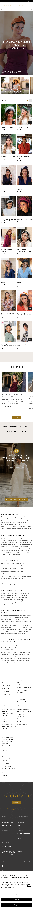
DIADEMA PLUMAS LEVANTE (7, 188)
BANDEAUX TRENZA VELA (8, 314)
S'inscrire (26, 861)
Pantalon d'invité (6, 694)
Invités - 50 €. (20, 680)
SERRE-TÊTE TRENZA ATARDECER (8, 345)
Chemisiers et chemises (23, 719)
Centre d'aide (20, 822)
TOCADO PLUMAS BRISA (23, 345)
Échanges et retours (22, 836)
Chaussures (5, 775)
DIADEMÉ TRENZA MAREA (23, 157)
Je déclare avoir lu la (13, 865)
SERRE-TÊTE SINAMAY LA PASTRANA (21, 282)
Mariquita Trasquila (5, 71)
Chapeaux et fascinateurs (8, 825)
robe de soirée (6, 685)
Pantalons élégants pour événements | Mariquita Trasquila (8, 758)
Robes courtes (6, 688)
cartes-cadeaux (6, 830)
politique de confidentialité (17, 865)
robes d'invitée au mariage (24, 687)
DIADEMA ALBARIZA (8, 157)
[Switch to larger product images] (27, 100)
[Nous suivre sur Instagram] (13, 809)
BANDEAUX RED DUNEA (6, 250)
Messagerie (20, 830)
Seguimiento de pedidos (23, 833)
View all (16, 417)
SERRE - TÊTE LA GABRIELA (7, 281)
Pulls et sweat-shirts (22, 721)
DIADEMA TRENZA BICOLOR (23, 188)
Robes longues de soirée (8, 683)
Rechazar (16, 899)
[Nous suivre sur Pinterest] (20, 809)
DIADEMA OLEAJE (23, 127)
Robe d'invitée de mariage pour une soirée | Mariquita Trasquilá (9, 732)
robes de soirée (6, 754)
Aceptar (16, 905)
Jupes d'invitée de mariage (9, 763)
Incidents (19, 838)
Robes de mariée (6, 746)
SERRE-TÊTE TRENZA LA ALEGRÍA (24, 314)
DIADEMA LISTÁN (7, 127)
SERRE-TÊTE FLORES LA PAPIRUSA (8, 219)
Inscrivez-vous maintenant (16, 499)
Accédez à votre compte (8, 846)
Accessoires (5, 828)
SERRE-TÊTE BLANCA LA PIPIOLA (24, 250)
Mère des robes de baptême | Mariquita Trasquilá (7, 719)
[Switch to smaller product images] (30, 100)
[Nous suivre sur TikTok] (26, 809)
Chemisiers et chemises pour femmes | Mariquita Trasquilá (8, 768)
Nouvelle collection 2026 (8, 820)
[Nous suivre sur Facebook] (7, 809)
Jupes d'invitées (6, 691)
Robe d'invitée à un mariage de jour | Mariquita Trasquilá (9, 726)
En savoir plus (7, 406)
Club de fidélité (21, 820)
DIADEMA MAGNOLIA (24, 219)
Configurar (16, 894)
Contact (16, 802)
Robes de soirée (6, 680)
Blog (18, 828)
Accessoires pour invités (15, 71)
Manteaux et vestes (22, 724)
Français (28, 1)
